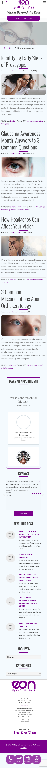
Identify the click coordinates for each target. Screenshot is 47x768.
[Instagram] (29, 732)
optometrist (5, 282)
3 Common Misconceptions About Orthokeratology (21, 298)
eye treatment (39, 121)
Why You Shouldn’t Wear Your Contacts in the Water (29, 534)
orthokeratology (7, 368)
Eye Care (13, 121)
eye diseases (37, 206)
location (19, 761)
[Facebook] (14, 732)
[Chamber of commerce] (18, 732)
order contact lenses (23, 18)
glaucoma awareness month (19, 209)
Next (43, 495)
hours (36, 761)
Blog (10, 48)
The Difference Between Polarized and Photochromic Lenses (28, 602)
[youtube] (33, 732)
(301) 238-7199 (23, 7)
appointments (27, 761)
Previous (4, 495)
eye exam (30, 121)
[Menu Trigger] (44, 2)
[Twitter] (25, 732)
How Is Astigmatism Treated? (28, 625)
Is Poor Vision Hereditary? (26, 556)
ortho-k (40, 365)
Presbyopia (5, 123)
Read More (23, 513)
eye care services (16, 206)
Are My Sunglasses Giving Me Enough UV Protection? (28, 577)
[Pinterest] (21, 732)
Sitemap (24, 747)
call (11, 761)
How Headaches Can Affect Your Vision (20, 222)
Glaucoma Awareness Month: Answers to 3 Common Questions (20, 140)
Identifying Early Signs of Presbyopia (22, 60)
